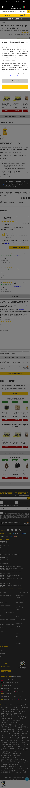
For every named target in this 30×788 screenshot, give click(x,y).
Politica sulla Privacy (15, 75)
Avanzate (22, 11)
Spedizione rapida (8, 1)
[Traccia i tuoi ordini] (12, 7)
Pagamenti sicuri (15, 1)
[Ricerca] (28, 11)
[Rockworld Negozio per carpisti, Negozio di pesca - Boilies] (2, 7)
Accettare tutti (15, 87)
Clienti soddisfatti (21, 1)
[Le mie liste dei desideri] (16, 7)
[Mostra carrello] (19, 7)
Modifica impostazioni (15, 80)
